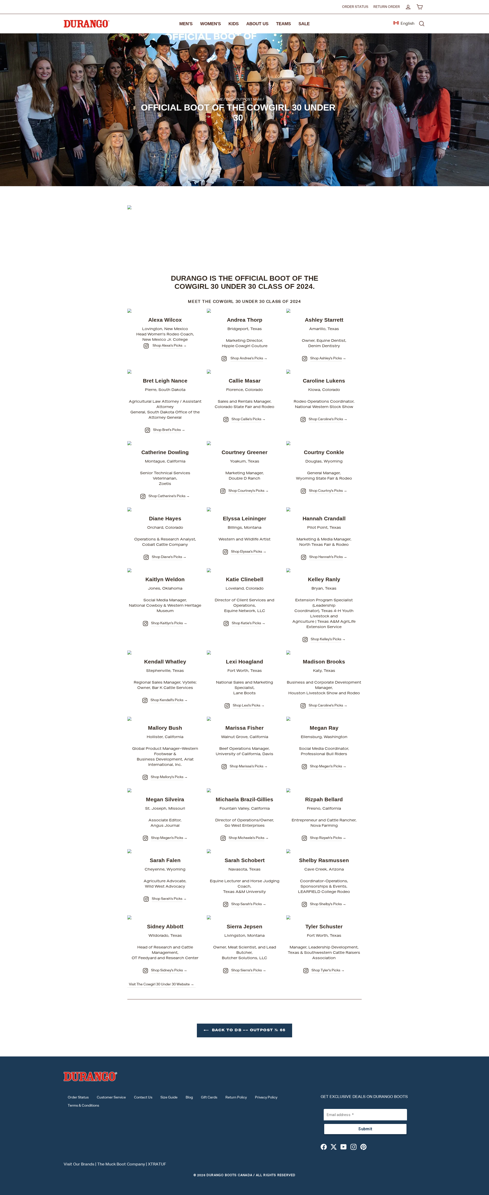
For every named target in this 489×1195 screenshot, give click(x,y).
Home (217, 99)
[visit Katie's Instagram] (226, 623)
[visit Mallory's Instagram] (145, 777)
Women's (210, 23)
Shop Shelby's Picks (326, 904)
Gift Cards (209, 1097)
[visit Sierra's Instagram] (226, 971)
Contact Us (143, 1097)
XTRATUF (157, 1164)
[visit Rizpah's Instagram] (304, 838)
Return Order (386, 7)
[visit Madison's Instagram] (303, 706)
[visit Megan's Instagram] (304, 767)
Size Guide (169, 1097)
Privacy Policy (266, 1097)
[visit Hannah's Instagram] (304, 557)
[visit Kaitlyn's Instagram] (145, 623)
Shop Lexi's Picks (246, 705)
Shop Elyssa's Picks (246, 551)
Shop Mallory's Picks (167, 777)
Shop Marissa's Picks (246, 766)
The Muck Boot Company (121, 1164)
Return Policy (236, 1097)
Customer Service (111, 1097)
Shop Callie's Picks (246, 419)
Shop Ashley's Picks (326, 358)
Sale (304, 23)
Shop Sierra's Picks (246, 970)
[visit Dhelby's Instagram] (304, 904)
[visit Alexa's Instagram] (146, 346)
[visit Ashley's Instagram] (305, 359)
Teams (283, 23)
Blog (189, 1097)
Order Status (355, 7)
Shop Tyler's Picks (325, 970)
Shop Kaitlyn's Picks (167, 623)
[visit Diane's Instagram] (146, 557)
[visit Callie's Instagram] (226, 419)
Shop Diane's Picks (167, 557)
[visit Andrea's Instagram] (224, 359)
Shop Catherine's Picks (166, 496)
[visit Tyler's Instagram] (306, 971)
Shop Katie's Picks (246, 623)
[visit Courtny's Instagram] (303, 491)
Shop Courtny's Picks (326, 491)
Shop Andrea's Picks (246, 358)
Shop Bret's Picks (167, 430)
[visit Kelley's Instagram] (305, 639)
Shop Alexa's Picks (167, 345)
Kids (233, 23)
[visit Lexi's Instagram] (227, 706)
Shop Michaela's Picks (246, 838)
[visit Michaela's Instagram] (223, 838)
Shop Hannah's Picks (326, 557)
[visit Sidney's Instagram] (145, 971)
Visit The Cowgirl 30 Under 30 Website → (161, 984)
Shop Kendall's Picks (167, 700)
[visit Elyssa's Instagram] (225, 552)
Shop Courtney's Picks (246, 491)
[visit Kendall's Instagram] (145, 700)
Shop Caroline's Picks (326, 419)
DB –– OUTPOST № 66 (244, 99)
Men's (186, 23)
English (407, 24)
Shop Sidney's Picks (167, 970)
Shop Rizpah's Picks (326, 838)
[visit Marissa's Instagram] (224, 767)
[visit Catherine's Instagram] (143, 496)
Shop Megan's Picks (326, 766)
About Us (257, 23)
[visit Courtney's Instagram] (223, 491)
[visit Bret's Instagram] (147, 430)
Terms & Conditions (83, 1105)
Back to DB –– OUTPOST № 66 (248, 1030)
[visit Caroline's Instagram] (303, 419)
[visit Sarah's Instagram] (146, 899)
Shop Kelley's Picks (326, 639)
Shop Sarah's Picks (167, 899)
